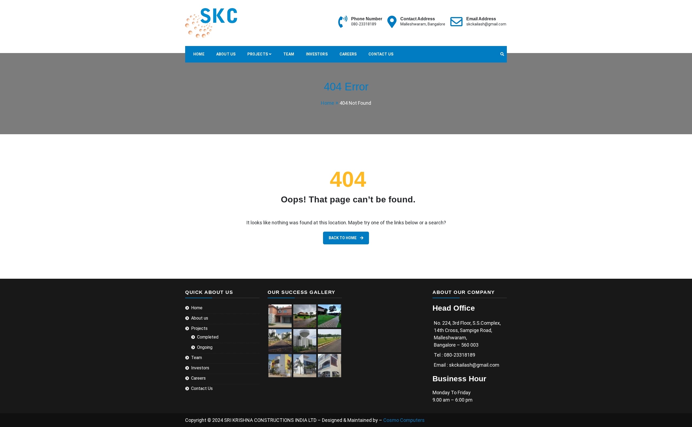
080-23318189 (363, 24)
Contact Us (380, 54)
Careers (348, 54)
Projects (257, 54)
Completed (207, 337)
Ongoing (204, 347)
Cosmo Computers (404, 420)
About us (226, 54)
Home (198, 54)
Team (288, 54)
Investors (317, 54)
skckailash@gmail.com (486, 24)
